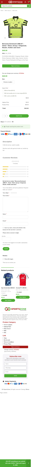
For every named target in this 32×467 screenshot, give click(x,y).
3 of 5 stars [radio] (13, 192)
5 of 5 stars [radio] (16, 192)
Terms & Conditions (9, 342)
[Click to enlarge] (5, 38)
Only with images (8, 259)
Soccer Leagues (8, 324)
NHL (5, 332)
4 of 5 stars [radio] (15, 192)
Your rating (6, 192)
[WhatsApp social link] (11, 122)
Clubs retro (14, 10)
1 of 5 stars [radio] (11, 192)
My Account (7, 340)
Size (3, 79)
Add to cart (19, 116)
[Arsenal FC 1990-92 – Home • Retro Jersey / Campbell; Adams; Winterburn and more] (23, 279)
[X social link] (7, 122)
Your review (6, 195)
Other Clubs (4, 290)
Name (5, 214)
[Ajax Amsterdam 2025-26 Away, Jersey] (8, 279)
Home (2, 10)
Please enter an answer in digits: (11, 232)
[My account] (25, 2)
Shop (5, 338)
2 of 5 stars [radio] (12, 192)
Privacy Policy (7, 344)
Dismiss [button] (28, 463)
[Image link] (15, 309)
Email (4, 221)
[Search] (28, 6)
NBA (5, 330)
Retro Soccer (8, 10)
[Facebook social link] (5, 122)
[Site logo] (15, 2)
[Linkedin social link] (9, 122)
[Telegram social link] (13, 122)
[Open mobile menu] (1, 2)
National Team (7, 326)
